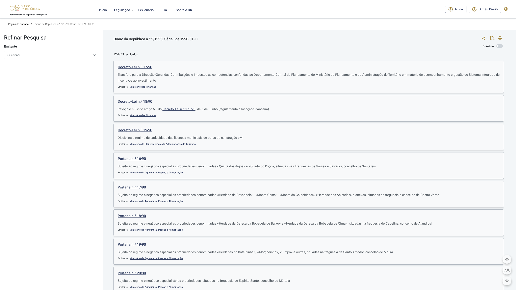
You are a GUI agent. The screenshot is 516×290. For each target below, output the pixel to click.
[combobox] (51, 55)
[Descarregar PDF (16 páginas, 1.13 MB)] (493, 39)
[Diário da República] (25, 8)
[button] (25, 8)
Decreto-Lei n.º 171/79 (178, 109)
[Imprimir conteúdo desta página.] (501, 38)
